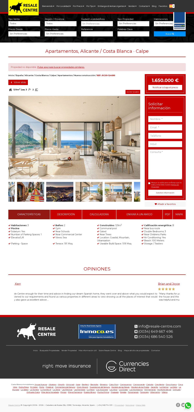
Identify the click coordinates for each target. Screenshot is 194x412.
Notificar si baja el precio (165, 87)
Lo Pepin (91, 389)
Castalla (149, 384)
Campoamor (126, 384)
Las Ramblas (79, 389)
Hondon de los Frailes (140, 387)
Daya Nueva (171, 384)
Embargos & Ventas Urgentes (111, 6)
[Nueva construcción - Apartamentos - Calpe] (74, 137)
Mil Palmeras (150, 389)
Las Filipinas (67, 389)
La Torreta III (45, 389)
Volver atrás (19, 82)
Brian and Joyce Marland (31, 283)
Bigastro (103, 384)
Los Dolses (123, 389)
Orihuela (177, 389)
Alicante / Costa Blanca (36, 75)
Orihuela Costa (33, 392)
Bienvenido (47, 6)
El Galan (34, 387)
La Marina (164, 387)
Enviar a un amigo (139, 214)
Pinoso (63, 392)
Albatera (52, 384)
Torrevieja (144, 392)
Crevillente (159, 384)
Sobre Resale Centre (107, 350)
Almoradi (70, 384)
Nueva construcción (84, 75)
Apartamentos (65, 75)
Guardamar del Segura (100, 387)
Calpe (53, 75)
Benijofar (94, 384)
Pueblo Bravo (90, 392)
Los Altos (113, 389)
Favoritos (163, 6)
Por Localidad (63, 6)
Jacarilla (154, 387)
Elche (41, 387)
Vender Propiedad (69, 350)
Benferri (85, 384)
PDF (167, 214)
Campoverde (139, 384)
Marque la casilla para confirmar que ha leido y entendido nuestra (166, 185)
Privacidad (119, 405)
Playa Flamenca (75, 392)
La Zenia (56, 389)
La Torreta (34, 389)
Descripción (66, 214)
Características (29, 214)
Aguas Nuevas (41, 384)
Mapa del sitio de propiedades (136, 350)
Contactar (144, 6)
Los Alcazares (102, 389)
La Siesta (24, 389)
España (19, 75)
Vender (131, 6)
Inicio (11, 75)
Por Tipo (90, 6)
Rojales (123, 392)
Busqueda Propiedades (49, 350)
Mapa (179, 214)
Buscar (169, 34)
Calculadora (99, 214)
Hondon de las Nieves (120, 387)
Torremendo (133, 392)
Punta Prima (103, 392)
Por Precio (78, 6)
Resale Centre (14, 405)
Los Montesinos (136, 389)
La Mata (173, 387)
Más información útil (88, 350)
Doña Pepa (24, 387)
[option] (74, 137)
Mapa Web (140, 405)
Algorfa (61, 384)
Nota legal (129, 405)
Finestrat (50, 387)
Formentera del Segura (65, 387)
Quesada (115, 392)
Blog (154, 6)
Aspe (78, 384)
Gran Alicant (82, 387)
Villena (164, 392)
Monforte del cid (164, 389)
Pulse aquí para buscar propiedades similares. (61, 67)
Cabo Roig (113, 384)
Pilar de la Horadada (50, 392)
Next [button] (133, 137)
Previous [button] (15, 137)
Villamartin (155, 392)
